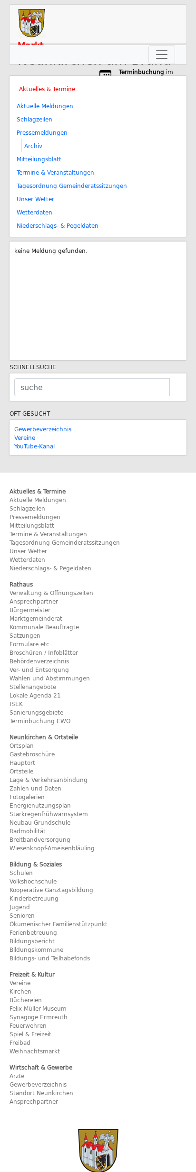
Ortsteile (21, 771)
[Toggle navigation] (161, 54)
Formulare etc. (30, 644)
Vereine (24, 437)
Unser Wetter (35, 199)
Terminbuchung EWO (40, 720)
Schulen (21, 872)
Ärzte (17, 1075)
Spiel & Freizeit (30, 1034)
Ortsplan (22, 745)
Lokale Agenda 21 (35, 695)
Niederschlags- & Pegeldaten (57, 225)
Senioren (22, 915)
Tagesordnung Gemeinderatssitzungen (72, 185)
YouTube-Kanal (34, 446)
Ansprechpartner (34, 601)
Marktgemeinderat (36, 618)
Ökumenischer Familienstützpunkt (59, 924)
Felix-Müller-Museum (38, 1008)
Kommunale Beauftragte (44, 627)
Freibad (20, 1042)
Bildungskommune (36, 949)
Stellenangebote (33, 686)
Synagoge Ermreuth (39, 1017)
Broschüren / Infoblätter (44, 652)
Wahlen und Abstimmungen (50, 678)
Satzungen (25, 635)
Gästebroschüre (32, 754)
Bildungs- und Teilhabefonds (50, 958)
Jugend (20, 906)
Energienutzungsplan (40, 805)
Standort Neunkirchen (41, 1092)
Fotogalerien (27, 796)
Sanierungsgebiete (36, 712)
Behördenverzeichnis (39, 661)
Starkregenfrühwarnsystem (49, 813)
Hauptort (22, 762)
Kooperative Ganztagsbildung (51, 889)
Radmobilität (28, 831)
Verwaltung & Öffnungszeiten (51, 592)
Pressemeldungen (42, 132)
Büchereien (26, 999)
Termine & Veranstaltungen (55, 172)
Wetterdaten (34, 212)
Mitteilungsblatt (39, 159)
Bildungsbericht (32, 941)
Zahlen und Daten (35, 788)
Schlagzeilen (34, 119)
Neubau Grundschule (40, 822)
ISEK (16, 703)
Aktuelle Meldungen (45, 106)
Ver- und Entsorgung (39, 669)
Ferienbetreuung (33, 932)
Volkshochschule (33, 881)
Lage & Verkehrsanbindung (49, 779)
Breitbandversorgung (40, 839)
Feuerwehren (28, 1025)
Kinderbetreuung (34, 898)
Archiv (33, 145)
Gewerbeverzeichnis (42, 429)
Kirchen (20, 991)
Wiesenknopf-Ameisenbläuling (52, 848)
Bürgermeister (30, 609)
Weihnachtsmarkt (35, 1051)
